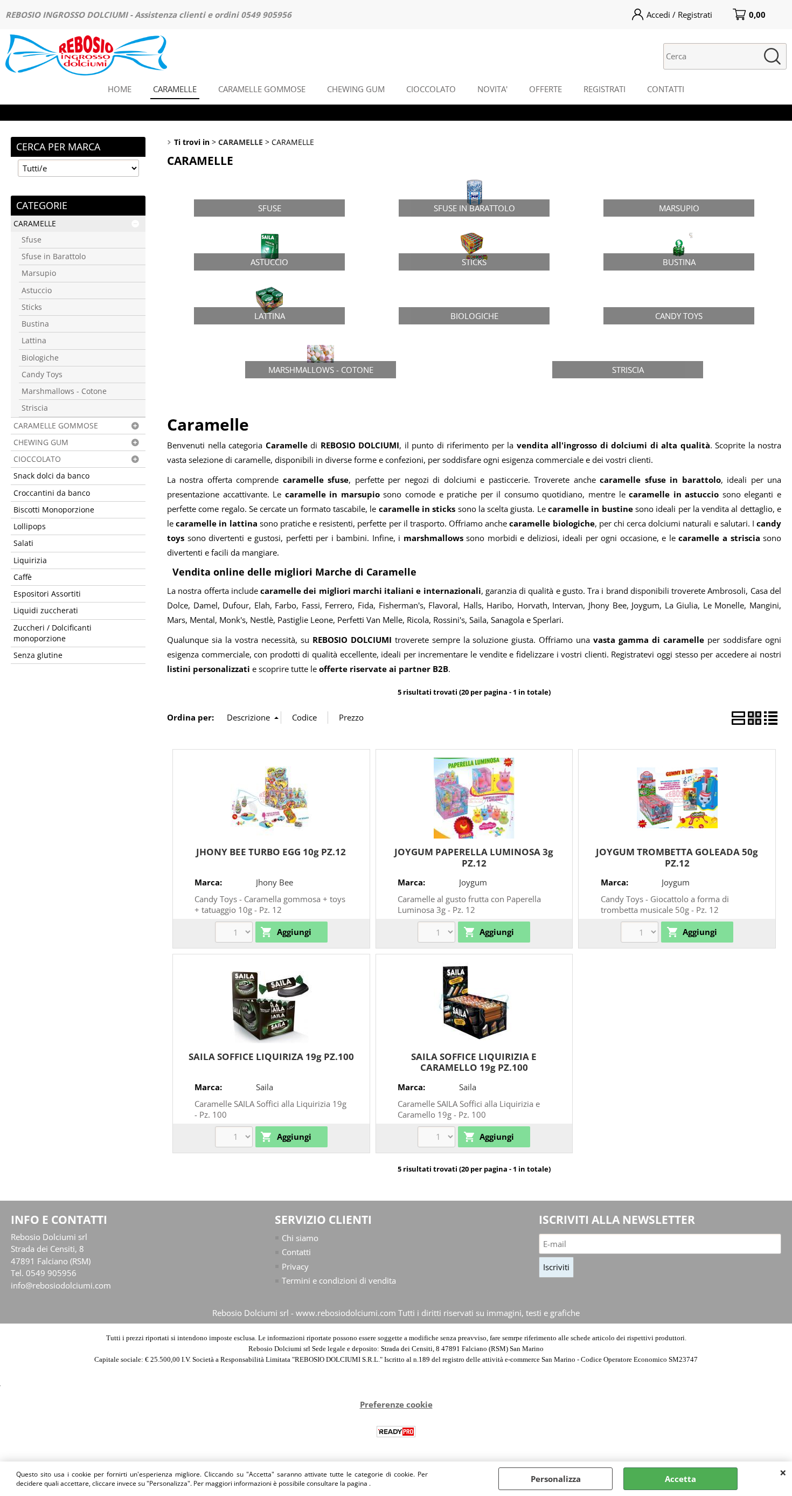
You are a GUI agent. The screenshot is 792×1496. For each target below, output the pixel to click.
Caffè (22, 577)
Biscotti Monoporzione (53, 510)
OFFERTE (545, 89)
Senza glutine (37, 655)
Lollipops (29, 526)
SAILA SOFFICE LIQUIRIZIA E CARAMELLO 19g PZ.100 (474, 1062)
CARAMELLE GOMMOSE (261, 89)
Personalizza (556, 1478)
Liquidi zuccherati (45, 610)
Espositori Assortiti (47, 594)
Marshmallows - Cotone (64, 391)
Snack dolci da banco (51, 476)
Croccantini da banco (51, 493)
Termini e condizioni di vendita (339, 1280)
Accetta (680, 1478)
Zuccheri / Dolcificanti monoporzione (52, 633)
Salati (23, 543)
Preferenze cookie (396, 1404)
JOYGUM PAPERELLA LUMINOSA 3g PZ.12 (473, 857)
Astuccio (37, 290)
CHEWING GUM (356, 89)
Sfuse (31, 240)
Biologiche (40, 358)
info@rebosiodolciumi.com (61, 1285)
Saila (264, 1087)
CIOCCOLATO (431, 89)
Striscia (35, 408)
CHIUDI (783, 1472)
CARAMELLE (175, 89)
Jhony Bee (274, 882)
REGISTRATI (604, 89)
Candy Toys (42, 374)
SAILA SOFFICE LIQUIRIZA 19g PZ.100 (271, 1056)
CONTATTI (665, 89)
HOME (119, 89)
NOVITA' (492, 89)
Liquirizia (30, 560)
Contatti (296, 1251)
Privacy (295, 1266)
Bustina (35, 324)
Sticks (32, 307)
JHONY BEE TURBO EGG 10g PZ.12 (271, 852)
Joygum (473, 882)
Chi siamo (300, 1237)
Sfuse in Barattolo (54, 256)
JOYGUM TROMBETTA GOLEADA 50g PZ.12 (677, 857)
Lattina (34, 340)
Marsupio (39, 273)
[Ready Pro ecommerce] (396, 1432)
